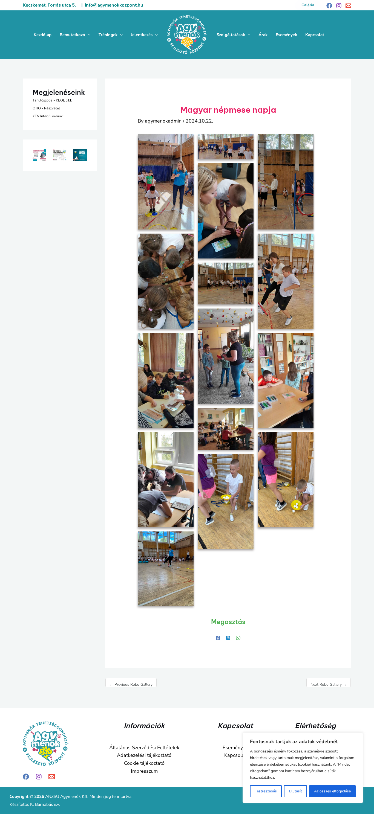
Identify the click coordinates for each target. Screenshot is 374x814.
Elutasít (295, 791)
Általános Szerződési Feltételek (144, 747)
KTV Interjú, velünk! (48, 116)
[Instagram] (339, 5)
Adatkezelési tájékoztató (144, 755)
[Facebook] (329, 5)
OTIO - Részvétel (46, 108)
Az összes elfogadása (332, 791)
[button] (308, 5)
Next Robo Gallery (328, 684)
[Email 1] (51, 777)
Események (235, 747)
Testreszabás (266, 791)
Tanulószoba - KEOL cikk (52, 100)
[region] (303, 767)
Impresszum (144, 771)
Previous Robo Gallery (131, 684)
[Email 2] (348, 5)
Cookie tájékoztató (144, 763)
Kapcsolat (235, 755)
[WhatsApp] (238, 637)
